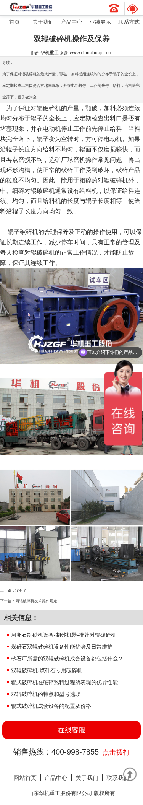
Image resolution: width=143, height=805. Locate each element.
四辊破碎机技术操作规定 (36, 601)
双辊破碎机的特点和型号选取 (45, 694)
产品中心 (71, 22)
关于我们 (43, 22)
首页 (14, 22)
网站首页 (25, 777)
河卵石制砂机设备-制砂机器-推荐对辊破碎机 (63, 635)
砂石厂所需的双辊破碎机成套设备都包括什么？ (67, 658)
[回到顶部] (129, 774)
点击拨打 (116, 752)
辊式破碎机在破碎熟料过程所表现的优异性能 (64, 682)
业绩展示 (100, 22)
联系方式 (129, 22)
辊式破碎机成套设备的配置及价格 (51, 706)
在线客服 (71, 730)
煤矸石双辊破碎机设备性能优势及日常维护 (61, 647)
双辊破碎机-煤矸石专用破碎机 (46, 670)
